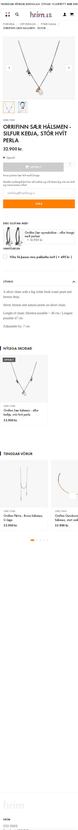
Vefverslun (28, 24)
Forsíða (9, 24)
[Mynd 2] (22, 107)
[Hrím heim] (41, 14)
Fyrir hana (48, 24)
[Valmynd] (7, 14)
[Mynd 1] (9, 107)
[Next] (72, 496)
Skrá (38, 204)
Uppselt (36, 167)
